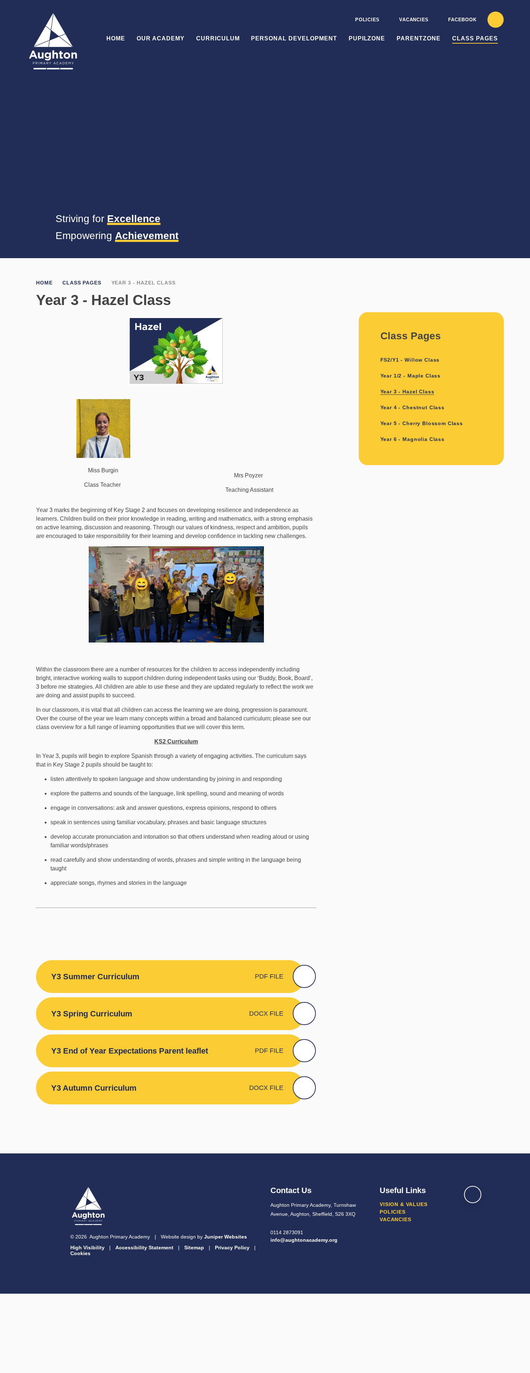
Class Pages (81, 283)
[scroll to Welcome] (472, 1194)
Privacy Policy (232, 1247)
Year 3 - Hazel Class (143, 283)
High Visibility (87, 1247)
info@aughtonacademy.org (303, 1240)
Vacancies (414, 19)
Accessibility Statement (144, 1247)
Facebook (462, 19)
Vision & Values (404, 1204)
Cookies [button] (80, 1253)
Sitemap (194, 1247)
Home (44, 283)
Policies (367, 19)
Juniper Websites (225, 1237)
